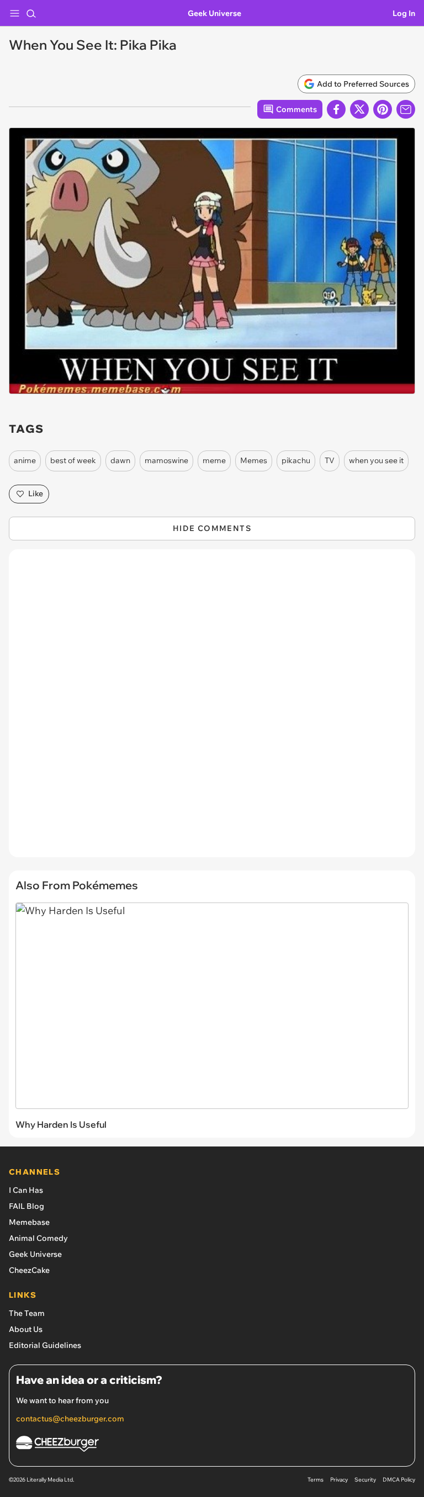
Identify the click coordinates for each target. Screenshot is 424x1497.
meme (214, 460)
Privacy (339, 1479)
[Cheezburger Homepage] (212, 1445)
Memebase (29, 1222)
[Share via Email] (405, 109)
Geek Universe (214, 13)
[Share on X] (359, 109)
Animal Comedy (38, 1238)
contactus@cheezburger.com (70, 1419)
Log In (404, 13)
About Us (26, 1329)
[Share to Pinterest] (382, 109)
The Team (27, 1313)
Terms (316, 1479)
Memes (253, 460)
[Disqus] (212, 709)
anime (25, 460)
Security (365, 1479)
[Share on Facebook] (336, 109)
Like (35, 493)
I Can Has (26, 1190)
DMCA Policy (399, 1479)
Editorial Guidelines (45, 1345)
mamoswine (166, 460)
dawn (120, 460)
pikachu (296, 460)
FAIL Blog (26, 1206)
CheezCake (29, 1270)
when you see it (376, 460)
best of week (73, 460)
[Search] (30, 13)
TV (330, 460)
